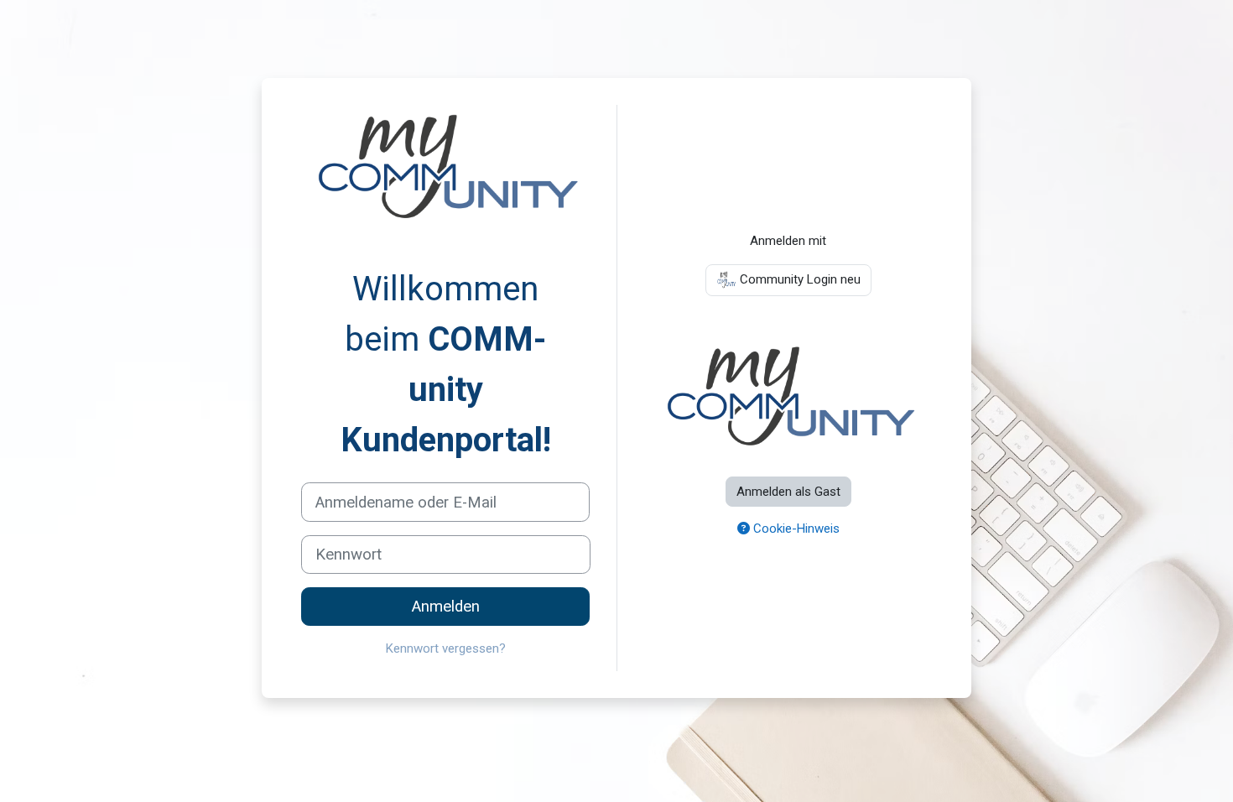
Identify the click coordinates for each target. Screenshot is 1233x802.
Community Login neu (798, 279)
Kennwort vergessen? (446, 648)
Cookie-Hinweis (795, 528)
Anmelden (446, 606)
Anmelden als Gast (788, 491)
